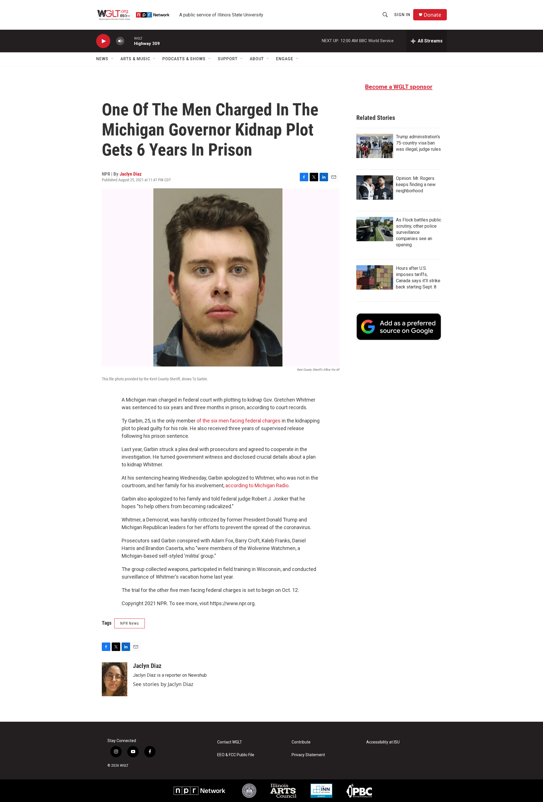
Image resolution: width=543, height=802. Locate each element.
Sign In (402, 14)
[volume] (120, 41)
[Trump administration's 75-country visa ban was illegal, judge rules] (374, 146)
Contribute (301, 742)
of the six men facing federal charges (239, 421)
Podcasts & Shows (184, 59)
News (102, 59)
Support (228, 59)
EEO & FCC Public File (235, 755)
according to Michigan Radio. (257, 485)
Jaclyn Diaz (131, 174)
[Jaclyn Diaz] (114, 679)
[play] (103, 41)
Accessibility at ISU (383, 742)
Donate (432, 15)
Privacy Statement (308, 755)
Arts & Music (135, 59)
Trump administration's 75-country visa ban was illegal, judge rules (418, 143)
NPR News (129, 623)
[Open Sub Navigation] (112, 59)
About (257, 59)
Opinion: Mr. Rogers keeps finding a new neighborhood (416, 184)
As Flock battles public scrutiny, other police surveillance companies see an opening (418, 232)
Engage (284, 59)
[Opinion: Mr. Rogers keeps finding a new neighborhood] (374, 187)
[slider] (129, 41)
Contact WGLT (229, 742)
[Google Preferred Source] (399, 326)
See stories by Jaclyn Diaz (163, 684)
